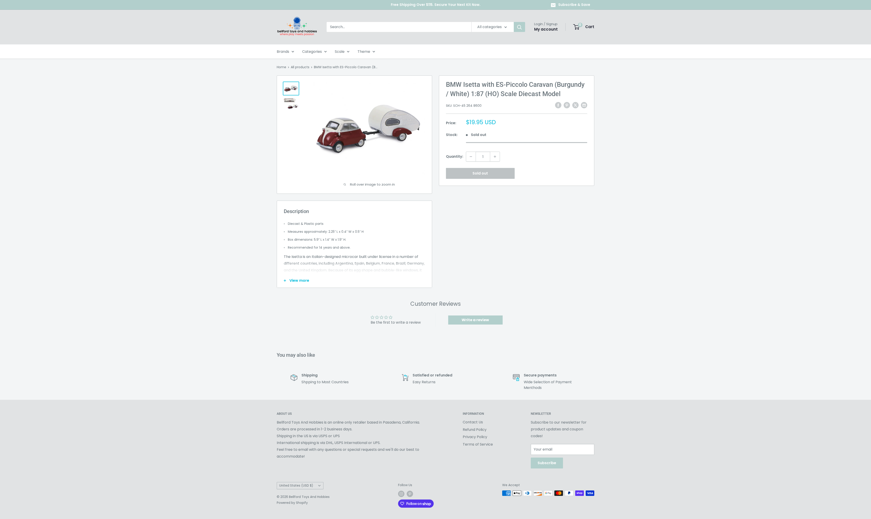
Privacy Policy (475, 436)
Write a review (475, 320)
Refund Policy (475, 429)
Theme (363, 51)
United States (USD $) (296, 485)
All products (300, 67)
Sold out (480, 173)
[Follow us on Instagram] (401, 493)
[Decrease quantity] (471, 156)
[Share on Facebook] (558, 105)
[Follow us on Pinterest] (410, 493)
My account (546, 29)
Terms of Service (478, 444)
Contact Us (473, 422)
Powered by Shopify (292, 502)
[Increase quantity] (495, 156)
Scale (340, 51)
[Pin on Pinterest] (567, 105)
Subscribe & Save (574, 4)
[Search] (519, 27)
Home (281, 67)
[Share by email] (584, 105)
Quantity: (454, 156)
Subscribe (547, 463)
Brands (283, 51)
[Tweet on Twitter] (575, 105)
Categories (312, 51)
